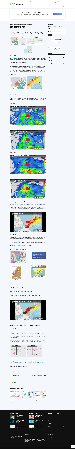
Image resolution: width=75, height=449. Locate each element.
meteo (22, 24)
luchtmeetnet (14, 35)
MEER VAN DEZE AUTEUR (25, 388)
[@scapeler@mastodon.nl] (52, 438)
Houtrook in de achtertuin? (39, 420)
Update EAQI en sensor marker (27, 399)
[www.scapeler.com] (17, 4)
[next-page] (12, 402)
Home (11, 22)
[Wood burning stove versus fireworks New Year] (31, 426)
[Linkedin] (56, 1)
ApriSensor (14, 22)
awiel (13, 28)
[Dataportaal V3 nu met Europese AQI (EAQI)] (40, 394)
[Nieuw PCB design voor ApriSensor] (12, 417)
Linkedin (58, 1)
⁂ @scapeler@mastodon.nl (59, 3)
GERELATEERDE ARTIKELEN (15, 388)
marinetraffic (17, 242)
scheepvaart (24, 24)
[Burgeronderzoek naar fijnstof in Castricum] (12, 421)
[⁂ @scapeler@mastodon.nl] (56, 2)
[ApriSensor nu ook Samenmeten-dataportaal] (12, 426)
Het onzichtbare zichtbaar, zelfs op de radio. (38, 375)
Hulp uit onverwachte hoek (14, 375)
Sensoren (28, 24)
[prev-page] (11, 402)
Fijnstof (19, 24)
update (31, 24)
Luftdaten (12, 33)
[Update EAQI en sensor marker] (28, 394)
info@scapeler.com (30, 443)
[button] (63, 7)
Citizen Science (16, 24)
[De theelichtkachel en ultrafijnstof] (31, 417)
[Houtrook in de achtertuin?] (31, 421)
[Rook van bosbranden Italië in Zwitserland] (15, 394)
